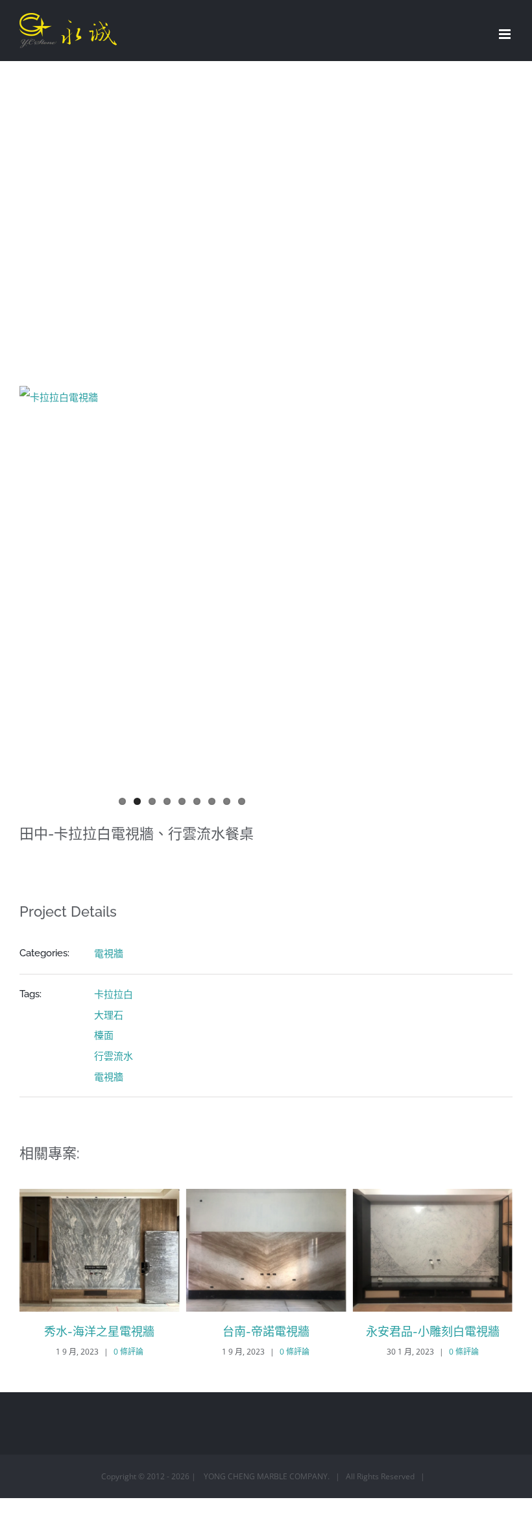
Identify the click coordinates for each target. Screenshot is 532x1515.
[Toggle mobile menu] (506, 34)
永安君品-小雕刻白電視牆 (433, 1331)
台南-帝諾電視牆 (266, 1331)
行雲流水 (113, 1055)
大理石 (108, 1014)
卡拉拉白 (113, 993)
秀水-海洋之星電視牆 (99, 1331)
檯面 (104, 1034)
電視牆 (108, 953)
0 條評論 (128, 1351)
